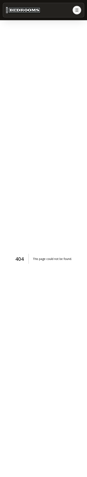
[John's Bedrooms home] (38, 10)
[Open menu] (77, 10)
